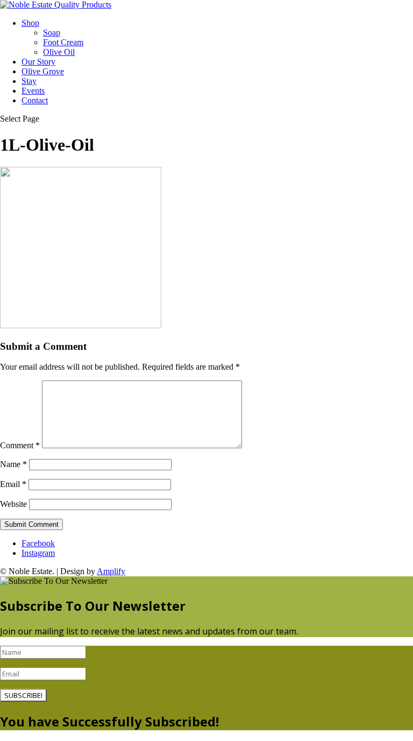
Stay (29, 81)
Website (13, 504)
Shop (30, 22)
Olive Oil (59, 52)
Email (13, 484)
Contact (35, 100)
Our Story (38, 61)
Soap (51, 32)
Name (13, 464)
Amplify (111, 571)
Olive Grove (43, 71)
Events (33, 90)
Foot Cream (63, 42)
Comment (20, 445)
